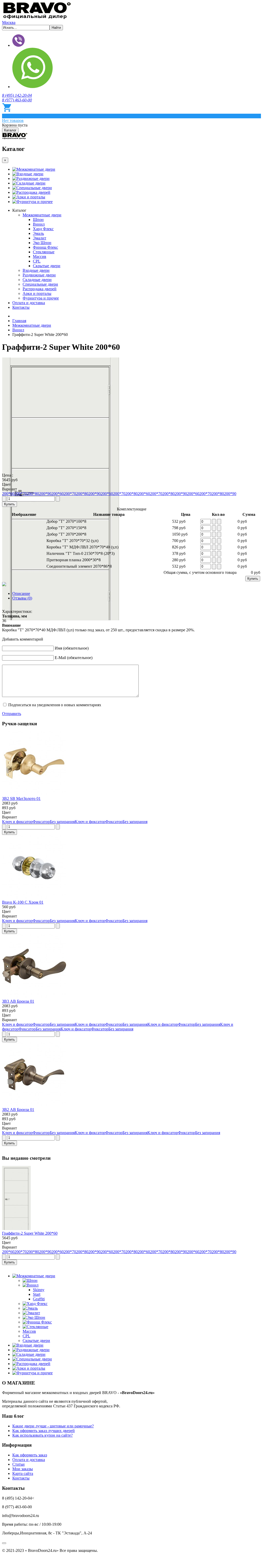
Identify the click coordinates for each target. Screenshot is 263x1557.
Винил (39, 224)
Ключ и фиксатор (17, 821)
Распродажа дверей (33, 192)
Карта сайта (22, 1473)
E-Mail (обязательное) (73, 657)
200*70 (20, 493)
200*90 (45, 493)
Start (36, 1294)
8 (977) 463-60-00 (17, 100)
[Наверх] (4, 1543)
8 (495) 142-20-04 (17, 95)
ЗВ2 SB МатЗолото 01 (21, 798)
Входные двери (29, 174)
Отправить (11, 713)
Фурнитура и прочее (34, 201)
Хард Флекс (43, 229)
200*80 (33, 493)
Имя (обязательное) (72, 648)
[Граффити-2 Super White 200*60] (16, 1228)
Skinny (38, 1290)
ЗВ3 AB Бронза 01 (18, 1001)
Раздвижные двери (33, 178)
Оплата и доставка (28, 303)
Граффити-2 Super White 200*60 (30, 1233)
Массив (39, 256)
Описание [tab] (21, 593)
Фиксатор (41, 821)
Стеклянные (43, 252)
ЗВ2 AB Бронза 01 (18, 1109)
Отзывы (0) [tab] (22, 598)
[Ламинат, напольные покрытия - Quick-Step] (15, 138)
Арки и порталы (30, 197)
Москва (8, 22)
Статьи (18, 1464)
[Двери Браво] (37, 18)
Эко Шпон (42, 242)
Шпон (38, 219)
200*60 (8, 493)
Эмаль (38, 233)
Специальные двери (34, 188)
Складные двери (30, 183)
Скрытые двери (46, 266)
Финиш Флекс (45, 247)
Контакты (21, 307)
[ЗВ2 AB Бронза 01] (34, 1105)
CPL (37, 261)
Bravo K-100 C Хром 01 (22, 902)
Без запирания (62, 821)
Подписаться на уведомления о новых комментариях (54, 705)
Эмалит (39, 238)
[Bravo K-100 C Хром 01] (34, 897)
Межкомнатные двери (35, 169)
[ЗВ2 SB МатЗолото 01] (34, 794)
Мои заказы (22, 1469)
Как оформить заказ (29, 1455)
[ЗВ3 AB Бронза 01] (34, 996)
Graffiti (39, 1299)
